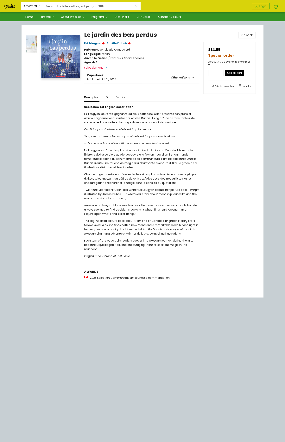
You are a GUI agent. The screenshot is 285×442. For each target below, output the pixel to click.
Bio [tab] (108, 97)
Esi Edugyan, (95, 43)
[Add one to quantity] (221, 73)
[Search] (137, 6)
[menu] (142, 16)
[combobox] (32, 6)
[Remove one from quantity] (210, 73)
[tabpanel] (142, 197)
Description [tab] (91, 97)
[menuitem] (29, 16)
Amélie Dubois (117, 43)
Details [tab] (120, 97)
